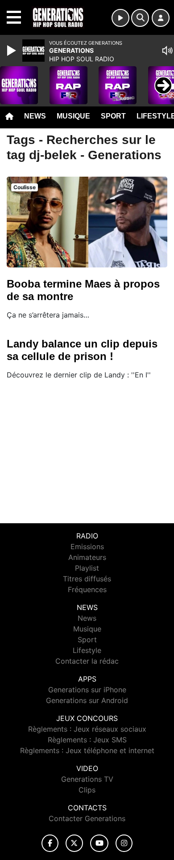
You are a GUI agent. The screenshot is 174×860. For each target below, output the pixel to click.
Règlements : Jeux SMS (87, 739)
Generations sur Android (87, 700)
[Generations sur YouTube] (99, 843)
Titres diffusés (87, 578)
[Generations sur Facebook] (49, 843)
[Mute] (167, 50)
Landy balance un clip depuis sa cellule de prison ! (82, 350)
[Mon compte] (161, 18)
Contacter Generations (87, 818)
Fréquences (87, 589)
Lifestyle (87, 650)
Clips (87, 789)
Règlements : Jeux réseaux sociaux (87, 728)
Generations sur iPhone (87, 689)
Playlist (87, 567)
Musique (73, 116)
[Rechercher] (140, 18)
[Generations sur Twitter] (74, 843)
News (35, 116)
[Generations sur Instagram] (124, 843)
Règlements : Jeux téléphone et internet (87, 750)
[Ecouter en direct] (120, 18)
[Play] (12, 50)
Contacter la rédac (87, 661)
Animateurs (87, 557)
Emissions (87, 546)
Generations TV (87, 779)
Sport (113, 116)
